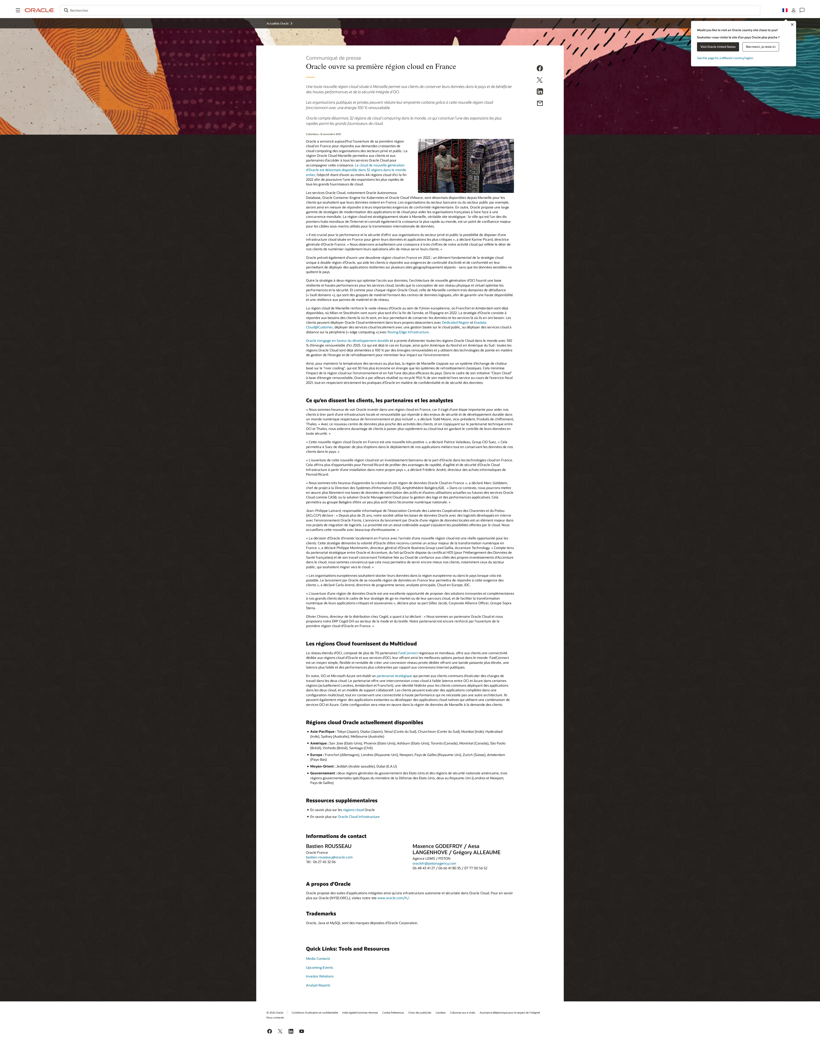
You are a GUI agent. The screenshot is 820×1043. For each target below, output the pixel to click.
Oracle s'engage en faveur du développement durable (347, 340)
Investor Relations (320, 976)
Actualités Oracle (277, 23)
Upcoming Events (319, 967)
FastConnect (408, 653)
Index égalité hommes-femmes (360, 1012)
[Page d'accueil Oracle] (39, 10)
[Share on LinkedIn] (539, 92)
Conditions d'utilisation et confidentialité (315, 1012)
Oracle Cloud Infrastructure (359, 816)
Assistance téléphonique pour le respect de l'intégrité (510, 1012)
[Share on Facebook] (539, 68)
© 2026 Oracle (274, 1012)
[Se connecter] (793, 10)
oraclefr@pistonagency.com (434, 863)
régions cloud (353, 809)
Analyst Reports (318, 985)
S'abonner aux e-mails (462, 1012)
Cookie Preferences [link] (393, 1012)
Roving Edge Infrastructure (408, 332)
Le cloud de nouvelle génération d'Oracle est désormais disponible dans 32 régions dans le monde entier (356, 170)
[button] (17, 10)
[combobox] (410, 10)
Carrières (441, 1012)
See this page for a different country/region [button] (725, 58)
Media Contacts (318, 958)
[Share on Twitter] (539, 80)
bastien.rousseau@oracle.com (329, 857)
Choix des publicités (419, 1012)
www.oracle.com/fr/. (394, 898)
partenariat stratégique (394, 675)
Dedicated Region (455, 322)
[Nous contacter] (802, 10)
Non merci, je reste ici (761, 47)
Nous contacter (275, 1017)
